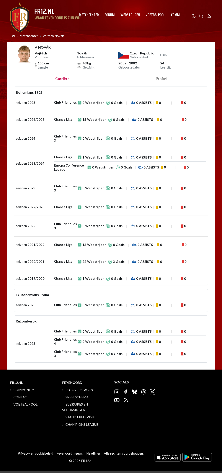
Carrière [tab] (62, 78)
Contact (21, 397)
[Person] (209, 15)
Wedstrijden (130, 15)
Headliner (93, 453)
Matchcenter (89, 15)
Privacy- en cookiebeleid (35, 453)
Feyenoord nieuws (70, 453)
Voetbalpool (155, 15)
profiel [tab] (161, 78)
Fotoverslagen (79, 390)
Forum (110, 15)
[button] (201, 15)
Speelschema (76, 397)
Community (179, 15)
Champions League (81, 424)
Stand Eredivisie (80, 417)
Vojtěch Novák (53, 36)
